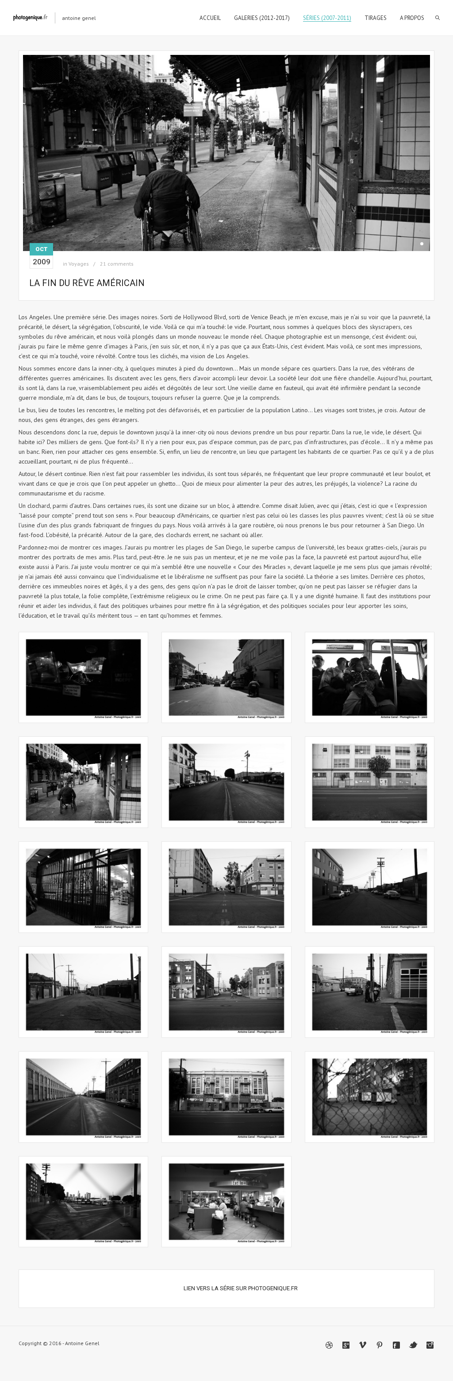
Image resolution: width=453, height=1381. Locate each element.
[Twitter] (413, 1345)
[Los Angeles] (83, 677)
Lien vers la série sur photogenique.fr (241, 1288)
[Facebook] (396, 1345)
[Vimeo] (362, 1345)
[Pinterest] (379, 1345)
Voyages (79, 263)
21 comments (117, 263)
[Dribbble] (329, 1345)
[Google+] (346, 1345)
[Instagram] (430, 1345)
